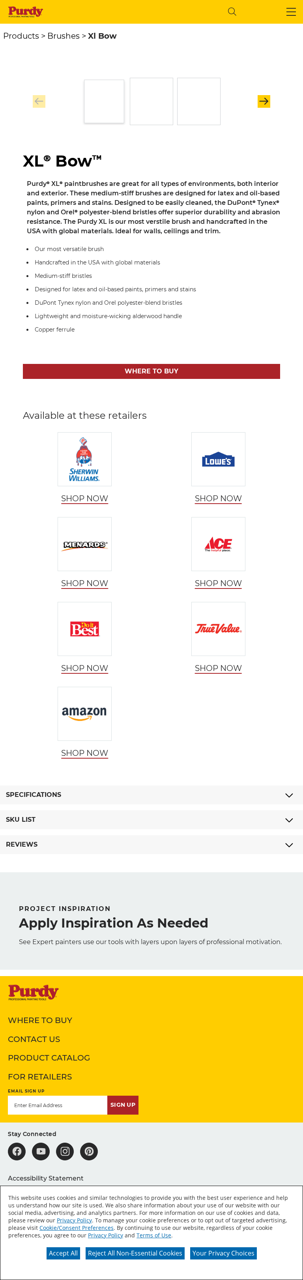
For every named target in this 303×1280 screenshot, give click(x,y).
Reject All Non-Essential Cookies (135, 1253)
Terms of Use (154, 1235)
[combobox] (156, 12)
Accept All (63, 1253)
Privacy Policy (74, 1220)
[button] (291, 12)
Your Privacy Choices (223, 1253)
